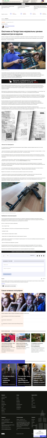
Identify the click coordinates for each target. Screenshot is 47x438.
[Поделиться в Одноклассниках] (39, 256)
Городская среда (4, 397)
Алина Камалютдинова (9, 26)
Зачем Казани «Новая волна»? (6, 319)
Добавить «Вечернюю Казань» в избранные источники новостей (23, 251)
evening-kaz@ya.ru (6, 420)
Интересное (18, 408)
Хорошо (43, 436)
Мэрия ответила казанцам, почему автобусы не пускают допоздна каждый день (22, 345)
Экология (2, 410)
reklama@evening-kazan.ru (23, 420)
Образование (3, 408)
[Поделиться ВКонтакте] (37, 256)
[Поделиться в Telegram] (42, 256)
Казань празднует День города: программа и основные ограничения (15, 313)
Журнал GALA (34, 395)
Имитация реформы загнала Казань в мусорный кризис (10, 316)
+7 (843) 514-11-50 (7, 419)
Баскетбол (18, 401)
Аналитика (3, 411)
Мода (32, 397)
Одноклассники (34, 425)
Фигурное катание (19, 404)
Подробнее (37, 436)
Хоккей (18, 398)
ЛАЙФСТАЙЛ (5, 361)
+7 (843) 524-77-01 (22, 419)
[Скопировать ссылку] (44, 256)
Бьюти (32, 398)
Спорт (18, 395)
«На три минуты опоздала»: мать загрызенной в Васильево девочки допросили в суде (8, 345)
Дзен (32, 423)
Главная (2, 18)
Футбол (18, 397)
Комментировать (7, 274)
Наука (2, 407)
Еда (32, 404)
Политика (2, 401)
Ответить (3, 283)
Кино (32, 401)
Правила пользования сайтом (6, 427)
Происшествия (3, 404)
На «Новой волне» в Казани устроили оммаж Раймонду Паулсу (12, 323)
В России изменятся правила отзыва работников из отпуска (7, 7)
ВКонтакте (33, 419)
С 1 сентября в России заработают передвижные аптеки (24, 7)
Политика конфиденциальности (6, 429)
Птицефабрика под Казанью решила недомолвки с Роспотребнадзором (37, 345)
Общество (6, 18)
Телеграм (33, 422)
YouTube (33, 420)
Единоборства (19, 407)
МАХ (32, 426)
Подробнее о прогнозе (4, 14)
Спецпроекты (34, 407)
